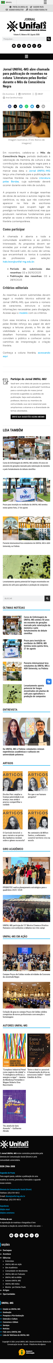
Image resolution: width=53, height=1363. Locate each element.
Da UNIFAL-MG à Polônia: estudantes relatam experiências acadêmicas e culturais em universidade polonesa (23, 752)
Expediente (4, 1206)
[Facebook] (14, 46)
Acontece (10, 94)
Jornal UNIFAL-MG (39, 170)
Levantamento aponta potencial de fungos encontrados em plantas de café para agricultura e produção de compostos (36, 691)
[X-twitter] (24, 46)
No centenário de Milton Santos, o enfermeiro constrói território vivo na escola (39, 837)
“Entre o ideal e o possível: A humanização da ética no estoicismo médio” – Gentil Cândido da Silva (38, 1073)
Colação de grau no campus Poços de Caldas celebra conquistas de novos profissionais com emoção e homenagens (25, 1014)
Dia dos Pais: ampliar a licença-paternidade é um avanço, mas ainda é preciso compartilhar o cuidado (13, 799)
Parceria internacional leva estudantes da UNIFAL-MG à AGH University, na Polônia (36, 666)
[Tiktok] (39, 46)
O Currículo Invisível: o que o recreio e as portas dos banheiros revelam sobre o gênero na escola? (14, 837)
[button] (26, 57)
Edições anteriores (7, 1213)
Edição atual (5, 1209)
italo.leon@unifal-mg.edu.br (18, 261)
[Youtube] (29, 46)
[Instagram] (19, 46)
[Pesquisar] (49, 39)
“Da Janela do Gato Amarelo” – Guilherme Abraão (12, 1128)
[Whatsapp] (34, 46)
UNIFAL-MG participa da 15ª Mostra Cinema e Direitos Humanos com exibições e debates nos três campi (25, 926)
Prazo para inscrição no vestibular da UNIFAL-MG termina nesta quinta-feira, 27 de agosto (36, 644)
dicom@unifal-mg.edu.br (15, 1196)
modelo (23, 312)
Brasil (9, 2)
